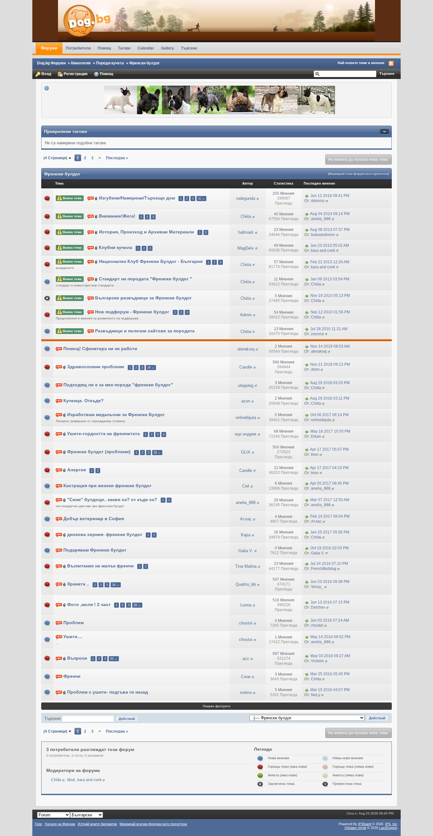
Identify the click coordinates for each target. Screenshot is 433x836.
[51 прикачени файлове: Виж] (96, 198)
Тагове (124, 48)
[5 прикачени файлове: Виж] (64, 534)
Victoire (317, 661)
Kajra (245, 534)
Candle (245, 367)
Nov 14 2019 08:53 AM (330, 346)
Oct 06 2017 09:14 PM (329, 415)
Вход (46, 74)
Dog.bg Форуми (51, 63)
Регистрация (75, 74)
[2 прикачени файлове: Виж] (96, 216)
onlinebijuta (246, 417)
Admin (246, 314)
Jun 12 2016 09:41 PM (329, 195)
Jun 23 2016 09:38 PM (329, 582)
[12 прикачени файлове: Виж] (96, 261)
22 (276, 468)
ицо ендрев (245, 434)
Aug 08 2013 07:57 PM (330, 229)
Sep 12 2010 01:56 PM (330, 312)
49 (276, 245)
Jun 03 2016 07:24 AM (329, 620)
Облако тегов (355, 828)
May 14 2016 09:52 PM (330, 637)
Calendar (146, 48)
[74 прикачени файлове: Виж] (64, 658)
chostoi (245, 623)
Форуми (49, 48)
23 (276, 229)
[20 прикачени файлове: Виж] (64, 434)
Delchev (318, 607)
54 (276, 312)
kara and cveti (323, 250)
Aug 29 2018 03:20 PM (330, 383)
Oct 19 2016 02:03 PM (329, 548)
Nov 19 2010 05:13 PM (330, 296)
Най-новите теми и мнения (361, 63)
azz (245, 658)
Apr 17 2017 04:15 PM (329, 468)
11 (276, 279)
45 (276, 214)
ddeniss (318, 201)
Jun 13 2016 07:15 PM (329, 602)
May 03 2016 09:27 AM (330, 656)
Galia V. (245, 550)
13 (276, 329)
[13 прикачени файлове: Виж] (64, 452)
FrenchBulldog (323, 568)
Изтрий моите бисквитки (97, 824)
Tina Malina (245, 566)
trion (315, 454)
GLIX (245, 452)
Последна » (117, 158)
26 (276, 532)
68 (276, 431)
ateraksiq (245, 349)
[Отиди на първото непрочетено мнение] (90, 198)
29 (276, 500)
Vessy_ (317, 587)
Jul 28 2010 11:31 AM (328, 329)
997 (276, 653)
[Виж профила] (257, 198)
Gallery (167, 48)
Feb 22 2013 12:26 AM (329, 262)
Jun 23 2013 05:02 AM (329, 245)
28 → (115, 584)
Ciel (245, 486)
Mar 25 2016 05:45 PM (330, 674)
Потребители (78, 48)
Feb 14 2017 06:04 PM (330, 516)
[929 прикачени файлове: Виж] (64, 604)
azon (245, 401)
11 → (201, 198)
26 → (157, 452)
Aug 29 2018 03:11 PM (329, 398)
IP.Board (364, 824)
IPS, (391, 824)
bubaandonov (323, 234)
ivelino (246, 692)
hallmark (246, 232)
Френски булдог (144, 63)
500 (276, 447)
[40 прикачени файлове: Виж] (64, 367)
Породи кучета (110, 63)
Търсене (189, 48)
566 (276, 362)
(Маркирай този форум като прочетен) (358, 173)
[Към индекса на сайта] (216, 20)
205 (276, 193)
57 (276, 262)
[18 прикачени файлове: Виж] (64, 499)
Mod (71, 780)
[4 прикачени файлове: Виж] (64, 566)
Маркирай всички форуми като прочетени (153, 824)
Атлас (246, 519)
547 (276, 579)
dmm (315, 369)
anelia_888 (321, 219)
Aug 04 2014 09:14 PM (330, 214)
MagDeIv (245, 248)
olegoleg (245, 385)
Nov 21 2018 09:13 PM (330, 364)
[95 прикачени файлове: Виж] (96, 247)
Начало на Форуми (60, 824)
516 (276, 600)
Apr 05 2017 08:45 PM (329, 483)
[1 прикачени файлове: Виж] (64, 414)
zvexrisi (317, 334)
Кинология (81, 63)
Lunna (245, 605)
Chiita (246, 216)
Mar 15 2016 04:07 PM (330, 690)
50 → (113, 658)
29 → (150, 367)
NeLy (315, 695)
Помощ (104, 48)
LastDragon (388, 828)
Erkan (316, 436)
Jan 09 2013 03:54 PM (329, 279)
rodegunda (245, 198)
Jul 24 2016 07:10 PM (329, 563)
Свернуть (384, 131)
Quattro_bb (246, 584)
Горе (38, 824)
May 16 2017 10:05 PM (330, 431)
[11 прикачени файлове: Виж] (96, 279)
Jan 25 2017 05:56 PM (329, 532)
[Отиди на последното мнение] (306, 195)
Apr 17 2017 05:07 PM (329, 449)
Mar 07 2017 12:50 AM (329, 500)
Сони (245, 676)
